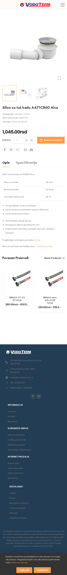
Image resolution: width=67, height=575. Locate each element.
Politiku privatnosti (19, 562)
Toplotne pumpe (17, 517)
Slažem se (42, 569)
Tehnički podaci (45, 246)
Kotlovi (12, 493)
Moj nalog (13, 478)
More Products (52, 258)
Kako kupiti (13, 463)
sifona (37, 240)
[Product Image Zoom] (59, 78)
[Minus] (26, 140)
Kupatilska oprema (19, 503)
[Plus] (31, 140)
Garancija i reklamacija (19, 449)
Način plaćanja (15, 473)
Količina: (6, 140)
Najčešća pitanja (16, 444)
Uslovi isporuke (15, 468)
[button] (62, 5)
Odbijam (24, 569)
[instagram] (39, 396)
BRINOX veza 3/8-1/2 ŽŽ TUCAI (49, 300)
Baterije (13, 512)
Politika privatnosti (17, 439)
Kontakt (11, 416)
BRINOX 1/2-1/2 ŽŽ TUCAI (17, 299)
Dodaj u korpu (53, 140)
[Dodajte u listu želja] (25, 150)
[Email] (17, 149)
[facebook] (33, 396)
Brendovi (12, 421)
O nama (12, 411)
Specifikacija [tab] (26, 162)
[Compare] (31, 150)
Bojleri (12, 498)
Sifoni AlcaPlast (19, 121)
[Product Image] (33, 48)
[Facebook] (4, 149)
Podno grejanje (17, 508)
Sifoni (27, 114)
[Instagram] (11, 149)
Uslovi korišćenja (16, 434)
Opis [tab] (6, 162)
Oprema (18, 114)
